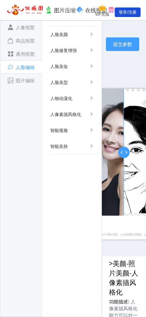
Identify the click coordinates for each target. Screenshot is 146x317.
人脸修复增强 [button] (63, 50)
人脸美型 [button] (59, 82)
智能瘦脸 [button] (59, 130)
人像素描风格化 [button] (65, 114)
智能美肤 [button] (59, 146)
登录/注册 (127, 12)
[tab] (21, 27)
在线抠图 (96, 10)
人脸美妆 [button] (59, 66)
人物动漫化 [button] (61, 98)
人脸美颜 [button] (59, 34)
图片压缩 (65, 10)
